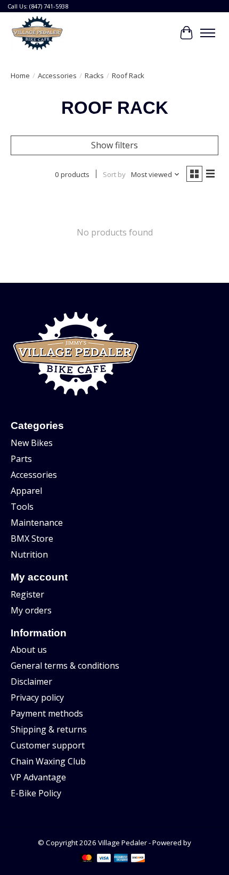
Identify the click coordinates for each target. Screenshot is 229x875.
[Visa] (104, 859)
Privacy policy (37, 697)
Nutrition (29, 554)
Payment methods (47, 713)
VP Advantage (38, 777)
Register (27, 594)
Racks (94, 75)
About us (29, 649)
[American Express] (121, 859)
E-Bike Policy (36, 793)
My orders (31, 610)
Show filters (114, 145)
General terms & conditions (65, 665)
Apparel (26, 491)
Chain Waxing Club (48, 761)
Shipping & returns (49, 729)
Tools (22, 506)
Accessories (57, 75)
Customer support (48, 745)
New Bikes (32, 443)
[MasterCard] (87, 859)
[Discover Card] (138, 859)
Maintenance (37, 522)
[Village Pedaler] (37, 33)
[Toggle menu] (207, 33)
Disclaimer (31, 681)
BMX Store (32, 538)
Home (20, 75)
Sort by (114, 174)
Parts (21, 459)
